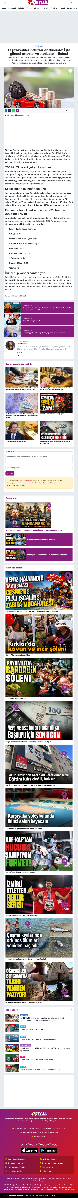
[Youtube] (41, 1144)
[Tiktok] (44, 1144)
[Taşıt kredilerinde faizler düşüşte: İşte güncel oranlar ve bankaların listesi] (39, 87)
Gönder (10, 473)
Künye (68, 1179)
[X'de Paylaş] (9, 110)
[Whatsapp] (52, 1144)
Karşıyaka (53, 1187)
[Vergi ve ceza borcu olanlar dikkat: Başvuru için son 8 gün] (56, 430)
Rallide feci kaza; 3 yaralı (33, 1029)
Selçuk (57, 1189)
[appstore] (30, 1150)
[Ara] (72, 3)
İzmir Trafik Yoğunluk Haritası (52, 1163)
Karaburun (45, 1187)
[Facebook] (22, 1144)
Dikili (7, 1187)
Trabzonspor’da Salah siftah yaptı (37, 1059)
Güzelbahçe (26, 1187)
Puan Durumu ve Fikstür (16, 1167)
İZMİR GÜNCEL (25, 1045)
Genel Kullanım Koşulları (56, 1179)
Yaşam (46, 8)
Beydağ (47, 1185)
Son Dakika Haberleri (15, 1171)
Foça (12, 1187)
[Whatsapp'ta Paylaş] (13, 110)
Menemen (26, 1189)
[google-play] (48, 1150)
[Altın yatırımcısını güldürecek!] (21, 430)
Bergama (40, 1185)
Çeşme (66, 1185)
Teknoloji (37, 8)
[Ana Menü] (5, 3)
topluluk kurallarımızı (26, 480)
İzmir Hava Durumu (49, 1159)
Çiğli (71, 1185)
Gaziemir (18, 1187)
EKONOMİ (39, 46)
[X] (26, 1144)
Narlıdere (34, 1189)
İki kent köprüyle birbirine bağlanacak (39, 1039)
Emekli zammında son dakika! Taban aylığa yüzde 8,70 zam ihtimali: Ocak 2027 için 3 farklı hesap (21, 415)
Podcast (42, 1181)
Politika (21, 8)
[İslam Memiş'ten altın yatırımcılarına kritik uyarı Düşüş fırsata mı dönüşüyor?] (56, 377)
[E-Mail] (18, 355)
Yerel (62, 8)
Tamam (70, 1195)
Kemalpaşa (63, 1187)
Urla (72, 1189)
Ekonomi (12, 8)
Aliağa (12, 1185)
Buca (61, 1185)
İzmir (4, 8)
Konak (11, 1189)
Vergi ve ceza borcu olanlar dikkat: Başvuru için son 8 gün (55, 442)
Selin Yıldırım (10, 115)
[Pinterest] (30, 1144)
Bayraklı (33, 1185)
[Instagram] (33, 1144)
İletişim (35, 1181)
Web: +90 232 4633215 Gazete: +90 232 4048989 (40, 1132)
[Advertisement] (39, 27)
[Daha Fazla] (17, 110)
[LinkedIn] (37, 1144)
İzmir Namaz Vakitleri (15, 1163)
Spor (29, 8)
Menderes (18, 1189)
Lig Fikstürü (42, 1179)
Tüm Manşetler (47, 1167)
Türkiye (54, 8)
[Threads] (48, 1144)
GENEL (23, 1026)
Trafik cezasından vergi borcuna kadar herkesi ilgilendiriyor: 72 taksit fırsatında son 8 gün (21, 388)
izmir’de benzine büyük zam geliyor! (52, 414)
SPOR (22, 1056)
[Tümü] (72, 1010)
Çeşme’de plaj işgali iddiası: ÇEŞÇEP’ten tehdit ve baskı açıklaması (45, 1049)
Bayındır (26, 1185)
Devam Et (20, 352)
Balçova (19, 1185)
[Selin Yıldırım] (10, 345)
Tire (62, 1189)
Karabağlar (36, 1187)
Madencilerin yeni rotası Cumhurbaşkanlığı (41, 1070)
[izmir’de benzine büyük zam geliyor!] (56, 403)
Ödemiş (41, 1189)
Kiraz (70, 1187)
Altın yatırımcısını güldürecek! (15, 441)
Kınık (6, 1189)
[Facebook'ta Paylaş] (6, 110)
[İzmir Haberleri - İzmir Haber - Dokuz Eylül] (38, 2)
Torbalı (67, 1189)
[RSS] (55, 1144)
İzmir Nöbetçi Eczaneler (16, 1159)
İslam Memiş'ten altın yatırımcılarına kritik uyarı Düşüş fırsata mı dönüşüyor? (55, 388)
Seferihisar (50, 1189)
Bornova (54, 1185)
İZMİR (6, 1185)
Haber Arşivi (46, 1171)
